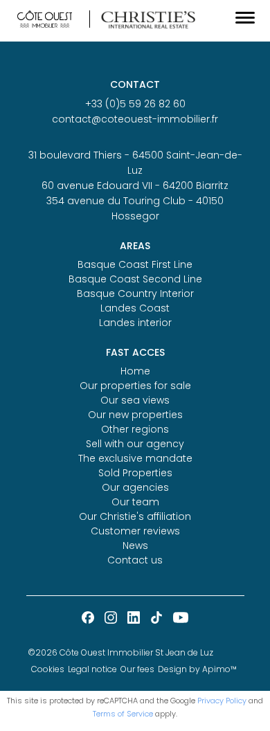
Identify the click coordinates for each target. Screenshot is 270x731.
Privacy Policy (221, 700)
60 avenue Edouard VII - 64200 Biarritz (135, 185)
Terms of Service (123, 713)
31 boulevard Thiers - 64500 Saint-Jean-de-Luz (135, 162)
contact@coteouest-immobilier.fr (135, 119)
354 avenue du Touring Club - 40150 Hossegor (135, 208)
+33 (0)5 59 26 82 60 (135, 104)
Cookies (47, 669)
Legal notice (92, 669)
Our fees (137, 669)
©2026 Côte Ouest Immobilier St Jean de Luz (120, 652)
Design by (197, 669)
